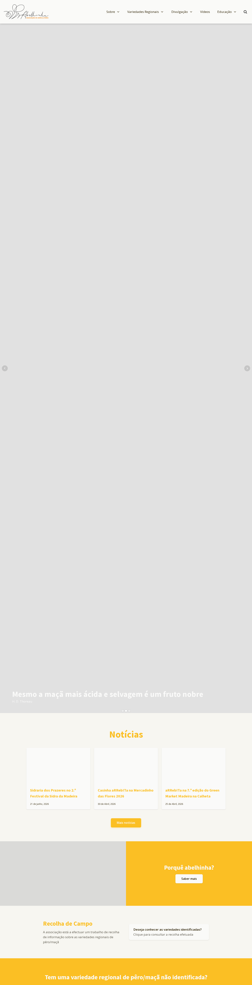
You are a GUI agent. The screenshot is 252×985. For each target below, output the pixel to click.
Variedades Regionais (143, 12)
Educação (224, 12)
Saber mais (189, 879)
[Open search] (245, 12)
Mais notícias (126, 823)
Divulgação (179, 12)
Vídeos (205, 12)
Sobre (110, 12)
